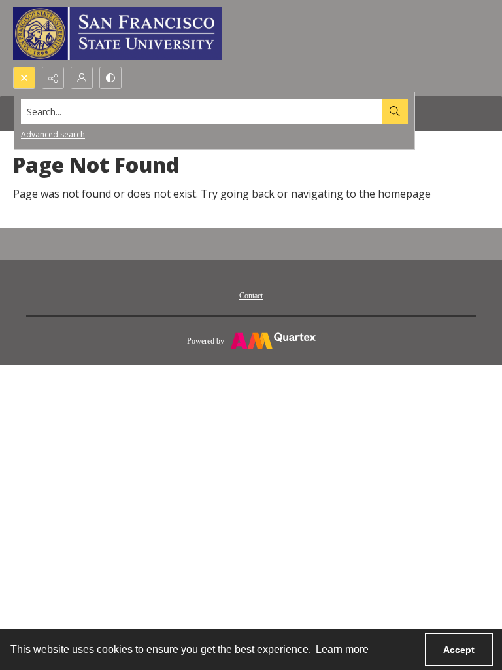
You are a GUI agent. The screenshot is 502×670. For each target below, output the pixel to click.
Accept (459, 649)
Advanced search (53, 134)
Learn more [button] (342, 649)
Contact (251, 295)
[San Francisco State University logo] (117, 33)
